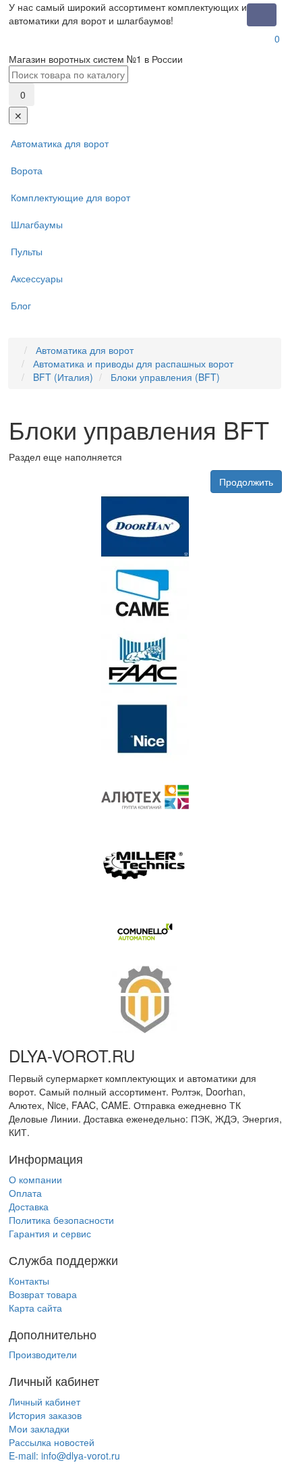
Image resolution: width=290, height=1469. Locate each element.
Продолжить (246, 481)
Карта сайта (35, 1307)
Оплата (25, 1193)
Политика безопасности (61, 1220)
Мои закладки (39, 1428)
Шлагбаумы (37, 224)
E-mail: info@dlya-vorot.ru (64, 1455)
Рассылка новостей (51, 1442)
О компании (35, 1179)
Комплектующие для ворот (70, 197)
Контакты (29, 1280)
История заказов (45, 1415)
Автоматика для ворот (60, 143)
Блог (21, 305)
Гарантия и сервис (50, 1233)
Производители (43, 1354)
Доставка (29, 1206)
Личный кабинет (44, 1401)
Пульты (26, 251)
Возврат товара (43, 1294)
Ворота (26, 170)
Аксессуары (37, 278)
